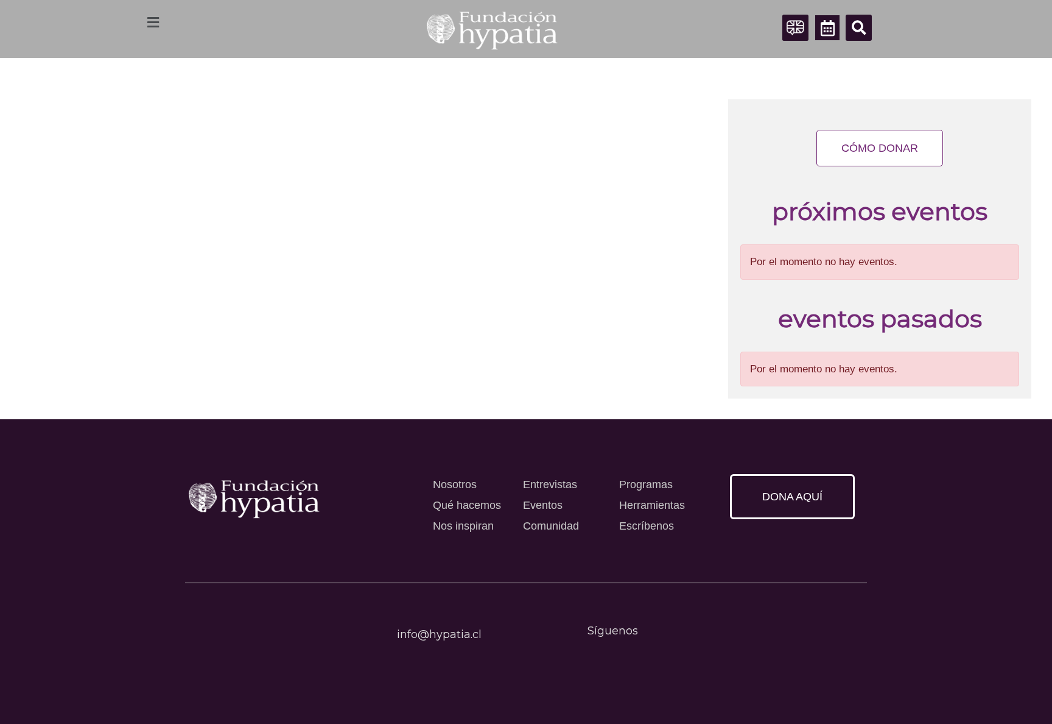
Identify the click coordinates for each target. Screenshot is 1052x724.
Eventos (543, 505)
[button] (859, 28)
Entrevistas (550, 484)
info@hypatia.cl (439, 634)
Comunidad (551, 526)
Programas (646, 484)
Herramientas (652, 505)
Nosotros (455, 484)
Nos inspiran (463, 526)
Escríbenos (646, 526)
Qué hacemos (467, 505)
